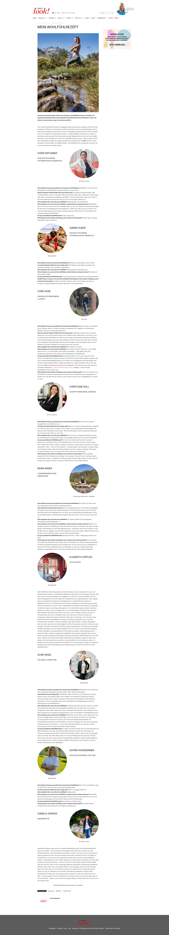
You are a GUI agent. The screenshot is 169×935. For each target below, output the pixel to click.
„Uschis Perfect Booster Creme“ (63, 367)
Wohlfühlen (58, 891)
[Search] (113, 12)
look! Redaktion (55, 898)
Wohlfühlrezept (67, 891)
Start (38, 23)
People (43, 23)
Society (48, 23)
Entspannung (51, 891)
